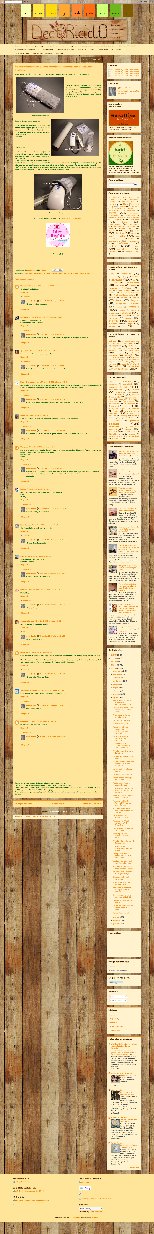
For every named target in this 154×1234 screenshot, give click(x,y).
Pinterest (135, 206)
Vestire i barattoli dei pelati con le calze (128, 452)
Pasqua (122, 206)
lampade (135, 409)
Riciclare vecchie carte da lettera (123, 752)
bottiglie (118, 392)
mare (137, 236)
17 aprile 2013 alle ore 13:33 (49, 317)
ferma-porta (114, 403)
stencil (136, 364)
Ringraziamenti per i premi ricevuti (122, 883)
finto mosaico (115, 350)
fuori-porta (113, 409)
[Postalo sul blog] (55, 270)
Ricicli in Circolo (124, 208)
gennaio (117, 924)
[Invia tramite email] (53, 270)
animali (112, 213)
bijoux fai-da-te (120, 386)
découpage (115, 346)
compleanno (133, 224)
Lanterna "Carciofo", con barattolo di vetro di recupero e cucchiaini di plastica (129, 548)
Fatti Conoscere (116, 1026)
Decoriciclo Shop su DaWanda (25, 49)
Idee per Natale (103, 49)
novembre (118, 674)
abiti (110, 382)
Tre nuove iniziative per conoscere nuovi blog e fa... (123, 763)
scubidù (125, 364)
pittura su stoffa (120, 362)
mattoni (119, 307)
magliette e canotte (127, 303)
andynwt (76, 1217)
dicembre (117, 671)
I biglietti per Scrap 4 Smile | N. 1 (128, 1146)
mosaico (120, 353)
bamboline (113, 384)
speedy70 (24, 351)
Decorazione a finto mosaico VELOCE (122, 896)
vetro (123, 326)
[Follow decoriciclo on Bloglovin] (116, 983)
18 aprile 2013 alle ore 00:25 (47, 590)
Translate (98, 1212)
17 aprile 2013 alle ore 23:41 (38, 556)
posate (126, 316)
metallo (133, 306)
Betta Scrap (116, 1143)
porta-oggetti (57, 273)
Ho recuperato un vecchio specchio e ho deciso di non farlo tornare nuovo (123, 1052)
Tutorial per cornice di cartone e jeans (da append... (123, 710)
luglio (116, 688)
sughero (113, 323)
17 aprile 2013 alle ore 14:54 (42, 447)
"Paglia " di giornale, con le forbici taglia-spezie (128, 568)
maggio (116, 694)
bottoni (126, 273)
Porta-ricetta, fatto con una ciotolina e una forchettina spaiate (127, 587)
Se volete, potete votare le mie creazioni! (120, 738)
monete (122, 310)
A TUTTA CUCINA (119, 1118)
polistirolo (113, 316)
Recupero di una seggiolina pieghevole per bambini (120, 730)
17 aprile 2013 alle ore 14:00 (43, 351)
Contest (46, 273)
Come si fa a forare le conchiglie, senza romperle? (129, 529)
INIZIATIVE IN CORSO (45, 49)
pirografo (129, 355)
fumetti (112, 297)
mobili (131, 239)
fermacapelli (129, 403)
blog (124, 222)
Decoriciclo (112, 966)
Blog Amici (73, 46)
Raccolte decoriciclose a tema (42, 53)
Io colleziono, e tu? (121, 724)
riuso (136, 246)
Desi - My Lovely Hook (30, 382)
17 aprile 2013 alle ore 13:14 (41, 286)
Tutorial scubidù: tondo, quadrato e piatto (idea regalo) (127, 490)
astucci (126, 381)
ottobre (117, 678)
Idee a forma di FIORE (22, 53)
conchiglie (119, 285)
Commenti (116, 1001)
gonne (124, 297)
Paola (22, 415)
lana (118, 300)
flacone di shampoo (129, 293)
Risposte (27, 297)
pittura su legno (117, 357)
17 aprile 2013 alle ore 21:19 (39, 489)
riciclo (75, 273)
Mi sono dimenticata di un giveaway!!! (122, 873)
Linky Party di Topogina (71, 218)
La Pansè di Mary (28, 317)
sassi (128, 318)
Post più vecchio (92, 803)
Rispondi (24, 292)
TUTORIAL (59, 53)
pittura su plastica (130, 360)
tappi (129, 323)
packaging (114, 241)
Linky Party (114, 1019)
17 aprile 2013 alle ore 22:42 (52, 540)
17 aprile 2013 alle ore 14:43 (39, 415)
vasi (116, 438)
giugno (116, 691)
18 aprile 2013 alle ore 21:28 (52, 674)
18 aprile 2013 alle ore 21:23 (52, 573)
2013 (114, 668)
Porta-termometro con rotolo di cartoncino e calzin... (123, 790)
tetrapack (112, 326)
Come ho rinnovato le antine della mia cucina (123, 907)
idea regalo (117, 235)
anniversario (130, 215)
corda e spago (120, 287)
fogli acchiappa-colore (124, 295)
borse (136, 389)
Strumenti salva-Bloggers (65, 49)
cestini (121, 394)
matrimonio (117, 239)
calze (25, 273)
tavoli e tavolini (116, 436)
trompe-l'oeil (133, 366)
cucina (112, 228)
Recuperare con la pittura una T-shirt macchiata (122, 856)
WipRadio (131, 210)
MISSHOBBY (128, 202)
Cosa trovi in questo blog (34, 46)
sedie (134, 431)
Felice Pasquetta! (121, 913)
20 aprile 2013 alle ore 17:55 (52, 705)
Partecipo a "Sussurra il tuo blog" (123, 829)
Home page (18, 46)
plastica (125, 312)
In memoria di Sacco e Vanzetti (128, 1093)
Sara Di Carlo (26, 590)
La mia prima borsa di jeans (123, 757)
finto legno (131, 348)
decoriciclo (31, 301)
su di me (123, 249)
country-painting (132, 341)
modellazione (132, 350)
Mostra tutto (134, 1167)
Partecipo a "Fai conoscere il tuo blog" (121, 836)
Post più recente (23, 803)
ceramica (113, 283)
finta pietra (134, 346)
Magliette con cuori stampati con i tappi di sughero (129, 629)
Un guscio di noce (128, 1075)
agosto (116, 684)
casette (111, 395)
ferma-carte (128, 401)
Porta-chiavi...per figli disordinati (122, 779)
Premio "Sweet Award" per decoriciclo (123, 797)
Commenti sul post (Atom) (62, 811)
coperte (132, 285)
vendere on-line (132, 252)
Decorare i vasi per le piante (122, 901)
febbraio (117, 920)
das (110, 291)
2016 (114, 658)
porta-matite (114, 421)
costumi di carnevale (124, 226)
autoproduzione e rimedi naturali (124, 217)
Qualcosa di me (51, 46)
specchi (132, 434)
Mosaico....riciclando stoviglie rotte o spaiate (122, 889)
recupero (134, 241)
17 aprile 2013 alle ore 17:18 (51, 301)
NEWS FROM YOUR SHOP (127, 46)
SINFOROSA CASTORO (122, 1073)
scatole (113, 431)
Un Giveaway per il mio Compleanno (127, 509)
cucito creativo (127, 228)
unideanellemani (27, 621)
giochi (133, 233)
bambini (134, 219)
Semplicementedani (28, 690)
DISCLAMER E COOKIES (105, 46)
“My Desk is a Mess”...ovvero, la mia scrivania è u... (122, 745)
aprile (116, 697)
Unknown (24, 286)
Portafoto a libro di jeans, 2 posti (121, 784)
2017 (114, 655)
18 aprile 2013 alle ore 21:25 (52, 636)
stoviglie (132, 321)
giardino (119, 233)
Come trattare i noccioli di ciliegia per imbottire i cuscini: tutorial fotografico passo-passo (128, 608)
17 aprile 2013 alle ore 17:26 (52, 468)
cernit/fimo (133, 282)
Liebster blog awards (122, 774)
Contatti (63, 46)
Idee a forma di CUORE (119, 49)
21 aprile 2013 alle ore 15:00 (42, 721)
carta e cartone (35, 273)
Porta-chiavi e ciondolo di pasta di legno (123, 848)
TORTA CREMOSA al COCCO (128, 1121)
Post (113, 997)
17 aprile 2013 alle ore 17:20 (52, 366)
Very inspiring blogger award (123, 770)
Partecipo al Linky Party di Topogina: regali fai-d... (122, 803)
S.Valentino (114, 210)
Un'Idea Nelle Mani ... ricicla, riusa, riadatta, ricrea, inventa (124, 1046)
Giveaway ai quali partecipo (121, 878)
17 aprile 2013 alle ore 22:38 (45, 525)
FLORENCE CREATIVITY (121, 197)
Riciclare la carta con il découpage (123, 842)
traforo (118, 366)
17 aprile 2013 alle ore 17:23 (52, 430)
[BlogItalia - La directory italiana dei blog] (31, 1200)
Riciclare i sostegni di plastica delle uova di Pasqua (123, 810)
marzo (116, 917)
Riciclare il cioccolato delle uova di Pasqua (123, 867)
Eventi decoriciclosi (86, 46)
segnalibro (114, 434)
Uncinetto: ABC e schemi (86, 49)
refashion (68, 273)
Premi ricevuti (115, 1030)
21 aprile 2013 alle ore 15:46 (52, 736)
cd (134, 280)
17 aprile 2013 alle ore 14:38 (54, 382)
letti (116, 411)
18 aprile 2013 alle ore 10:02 (48, 621)
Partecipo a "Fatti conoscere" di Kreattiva (121, 823)
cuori (111, 231)
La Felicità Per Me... (122, 720)
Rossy (23, 489)
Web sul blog (117, 1090)
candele (131, 392)
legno (135, 300)
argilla (111, 274)
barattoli (65, 163)
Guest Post (115, 200)
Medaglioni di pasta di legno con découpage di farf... (123, 702)
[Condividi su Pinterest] (62, 270)
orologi (124, 416)
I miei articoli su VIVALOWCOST (121, 817)
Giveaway (113, 1022)
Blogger (95, 1217)
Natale (112, 204)
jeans (136, 297)
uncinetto (121, 368)
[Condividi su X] (57, 270)
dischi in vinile (123, 290)
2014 (114, 665)
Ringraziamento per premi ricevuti (122, 716)
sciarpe (126, 431)
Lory (22, 556)
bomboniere (115, 389)
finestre (112, 406)
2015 (114, 662)
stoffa (81, 273)
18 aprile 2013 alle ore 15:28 (42, 652)
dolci (126, 231)
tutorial (88, 273)
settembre (118, 681)
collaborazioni (115, 224)
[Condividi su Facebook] (60, 270)
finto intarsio (117, 348)
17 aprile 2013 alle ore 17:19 (51, 334)
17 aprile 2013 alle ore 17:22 (52, 399)
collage (112, 341)
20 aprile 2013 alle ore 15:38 (51, 690)
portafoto (114, 426)
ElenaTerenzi (25, 525)
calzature (112, 277)
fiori (137, 231)
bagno (118, 219)
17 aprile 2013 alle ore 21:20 (52, 508)
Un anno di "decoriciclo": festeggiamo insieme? (129, 472)
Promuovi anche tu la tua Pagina (118, 970)
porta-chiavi (127, 418)
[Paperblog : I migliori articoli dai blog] (85, 1190)
